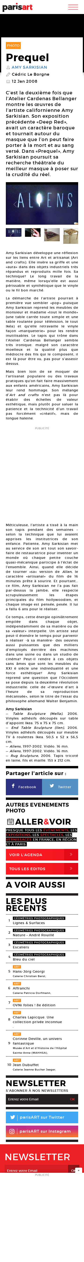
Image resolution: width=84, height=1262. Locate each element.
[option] (42, 204)
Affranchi (21, 988)
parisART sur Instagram (45, 1131)
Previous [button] (15, 204)
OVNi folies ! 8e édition (34, 1005)
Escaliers (21, 947)
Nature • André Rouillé (33, 935)
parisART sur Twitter (36, 1118)
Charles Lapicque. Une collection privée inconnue (37, 1019)
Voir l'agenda (41, 854)
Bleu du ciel (24, 959)
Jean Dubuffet (26, 1065)
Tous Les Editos (41, 868)
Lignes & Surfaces (29, 923)
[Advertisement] (42, 473)
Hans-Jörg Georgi (29, 971)
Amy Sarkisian (29, 67)
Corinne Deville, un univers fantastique (37, 1041)
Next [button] (68, 204)
